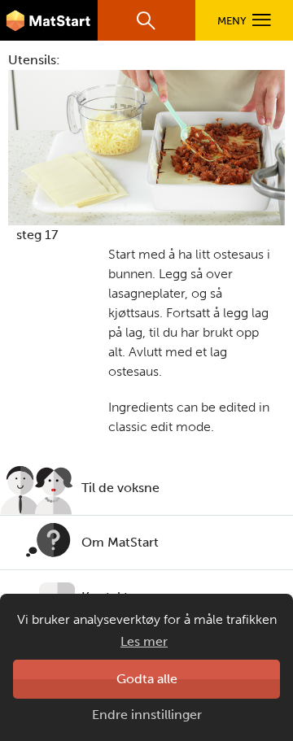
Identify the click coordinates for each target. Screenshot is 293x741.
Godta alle (146, 679)
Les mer (144, 641)
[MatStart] (49, 20)
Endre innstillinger (147, 714)
